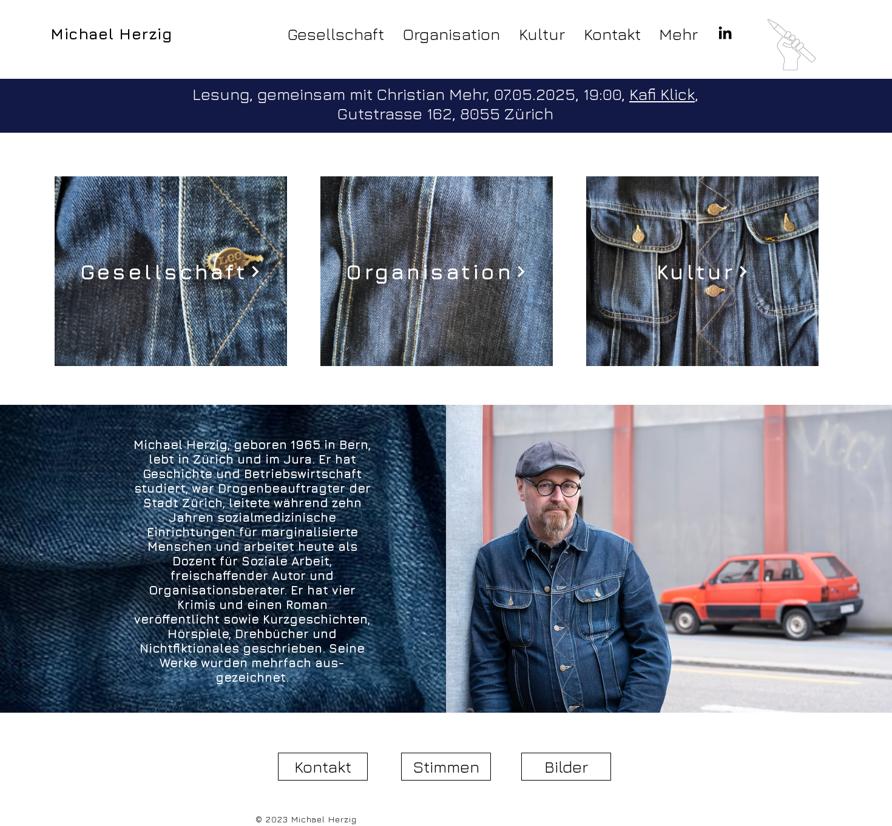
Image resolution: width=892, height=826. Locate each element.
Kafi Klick (662, 94)
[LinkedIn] (725, 34)
